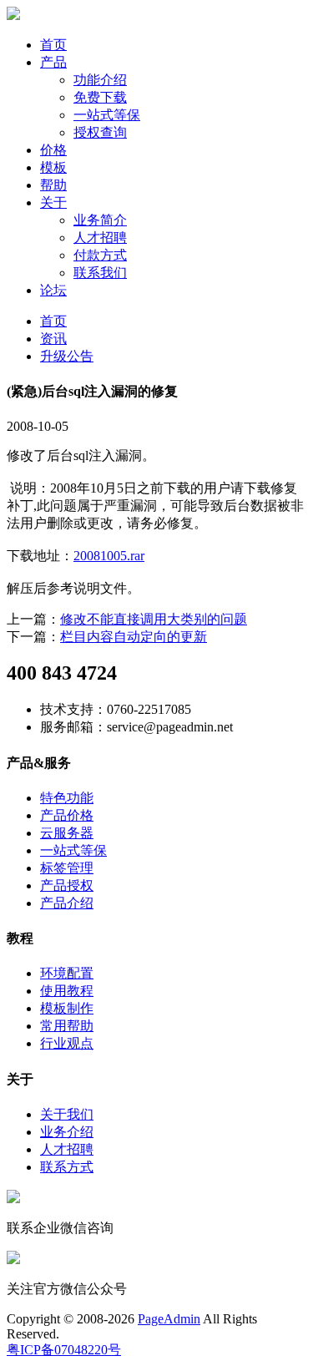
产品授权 (66, 885)
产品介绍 (66, 903)
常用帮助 (66, 1026)
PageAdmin (169, 1319)
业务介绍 (66, 1132)
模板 (53, 167)
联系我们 (100, 273)
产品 (53, 62)
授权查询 (100, 132)
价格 (53, 150)
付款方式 (100, 255)
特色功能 (66, 798)
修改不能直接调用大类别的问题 (153, 619)
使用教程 (66, 991)
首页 (53, 45)
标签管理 (66, 868)
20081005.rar (108, 556)
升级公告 (66, 356)
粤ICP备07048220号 (64, 1350)
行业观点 (66, 1043)
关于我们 (66, 1114)
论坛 (53, 290)
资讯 (53, 338)
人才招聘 (100, 237)
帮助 (53, 185)
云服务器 (66, 833)
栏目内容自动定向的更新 (133, 637)
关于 (53, 202)
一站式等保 (106, 115)
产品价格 (66, 815)
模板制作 (66, 1008)
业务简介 (100, 220)
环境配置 (66, 973)
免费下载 (100, 97)
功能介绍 (100, 80)
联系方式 (66, 1167)
